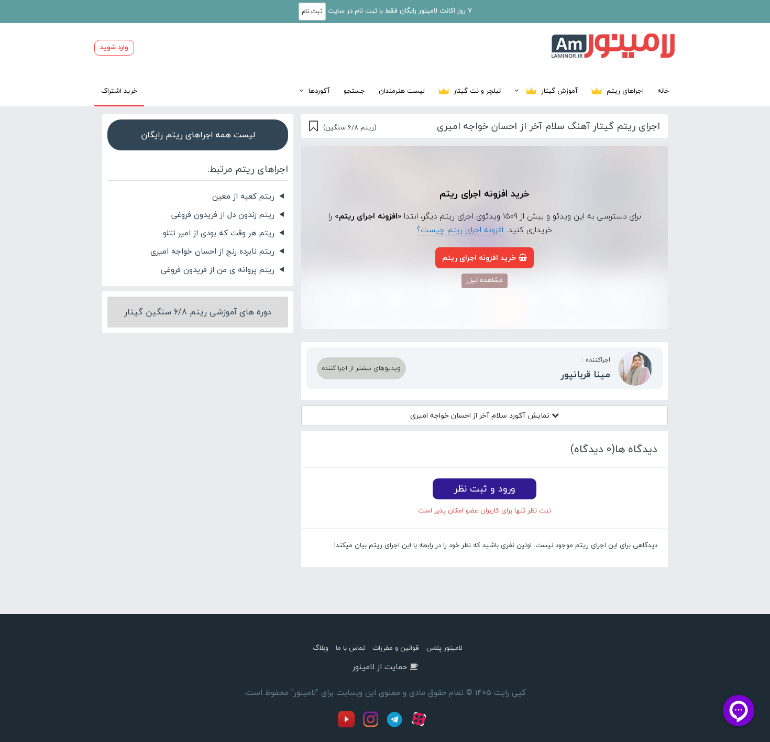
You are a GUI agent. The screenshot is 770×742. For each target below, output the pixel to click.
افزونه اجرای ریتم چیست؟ (459, 229)
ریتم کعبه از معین (243, 196)
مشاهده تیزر (484, 280)
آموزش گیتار (558, 90)
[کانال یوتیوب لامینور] (349, 725)
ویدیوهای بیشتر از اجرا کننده (361, 368)
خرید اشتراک (119, 90)
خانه (663, 90)
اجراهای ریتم (624, 90)
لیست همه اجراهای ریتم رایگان (198, 134)
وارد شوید (114, 47)
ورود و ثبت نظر (484, 489)
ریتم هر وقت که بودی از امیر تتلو (218, 232)
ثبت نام (312, 11)
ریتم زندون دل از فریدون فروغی (222, 214)
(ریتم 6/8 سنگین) (350, 127)
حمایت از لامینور (380, 666)
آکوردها (319, 90)
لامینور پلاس (444, 647)
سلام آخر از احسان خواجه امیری (481, 415)
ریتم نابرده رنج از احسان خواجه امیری (212, 251)
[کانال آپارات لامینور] (420, 725)
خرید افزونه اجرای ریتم (479, 257)
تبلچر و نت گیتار (476, 90)
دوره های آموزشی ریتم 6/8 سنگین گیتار (197, 311)
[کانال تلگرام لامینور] (396, 725)
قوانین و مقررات (395, 647)
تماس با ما (350, 647)
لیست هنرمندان (402, 90)
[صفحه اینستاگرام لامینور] (372, 725)
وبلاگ (320, 647)
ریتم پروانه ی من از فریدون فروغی (217, 269)
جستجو (354, 90)
